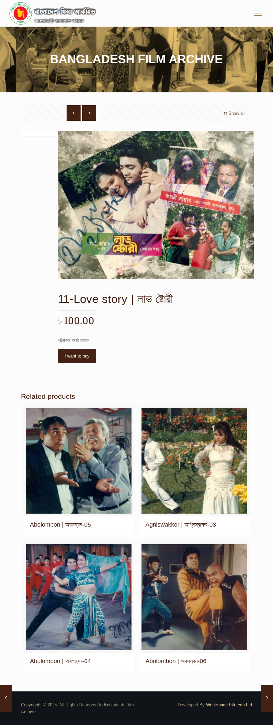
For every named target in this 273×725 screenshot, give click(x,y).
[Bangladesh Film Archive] (54, 13)
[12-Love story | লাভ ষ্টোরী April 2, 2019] (267, 698)
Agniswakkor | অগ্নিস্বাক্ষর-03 (180, 524)
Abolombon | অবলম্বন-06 (175, 661)
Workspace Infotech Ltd (229, 704)
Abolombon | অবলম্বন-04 (60, 661)
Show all (236, 113)
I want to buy (77, 356)
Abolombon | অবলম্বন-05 (60, 524)
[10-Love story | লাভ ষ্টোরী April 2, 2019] (6, 698)
